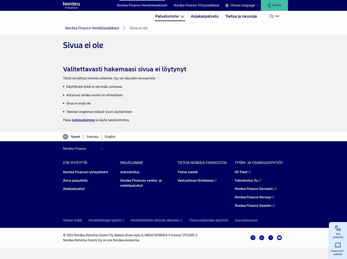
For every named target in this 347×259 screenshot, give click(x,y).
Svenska (92, 137)
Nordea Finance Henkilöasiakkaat (142, 5)
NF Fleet (241, 172)
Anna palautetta (75, 180)
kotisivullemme (83, 120)
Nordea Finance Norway (253, 197)
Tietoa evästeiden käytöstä (208, 220)
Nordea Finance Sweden (253, 206)
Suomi (75, 137)
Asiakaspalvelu (205, 16)
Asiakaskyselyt (74, 189)
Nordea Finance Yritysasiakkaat (196, 5)
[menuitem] (170, 16)
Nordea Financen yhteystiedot (85, 172)
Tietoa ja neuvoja (241, 16)
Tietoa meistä (188, 172)
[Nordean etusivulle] (71, 5)
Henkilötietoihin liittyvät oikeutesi (155, 220)
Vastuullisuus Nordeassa (195, 180)
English (110, 137)
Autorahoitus (129, 172)
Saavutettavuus (246, 220)
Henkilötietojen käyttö (105, 220)
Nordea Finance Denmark (254, 189)
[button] (338, 231)
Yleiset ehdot (72, 220)
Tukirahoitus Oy (246, 180)
